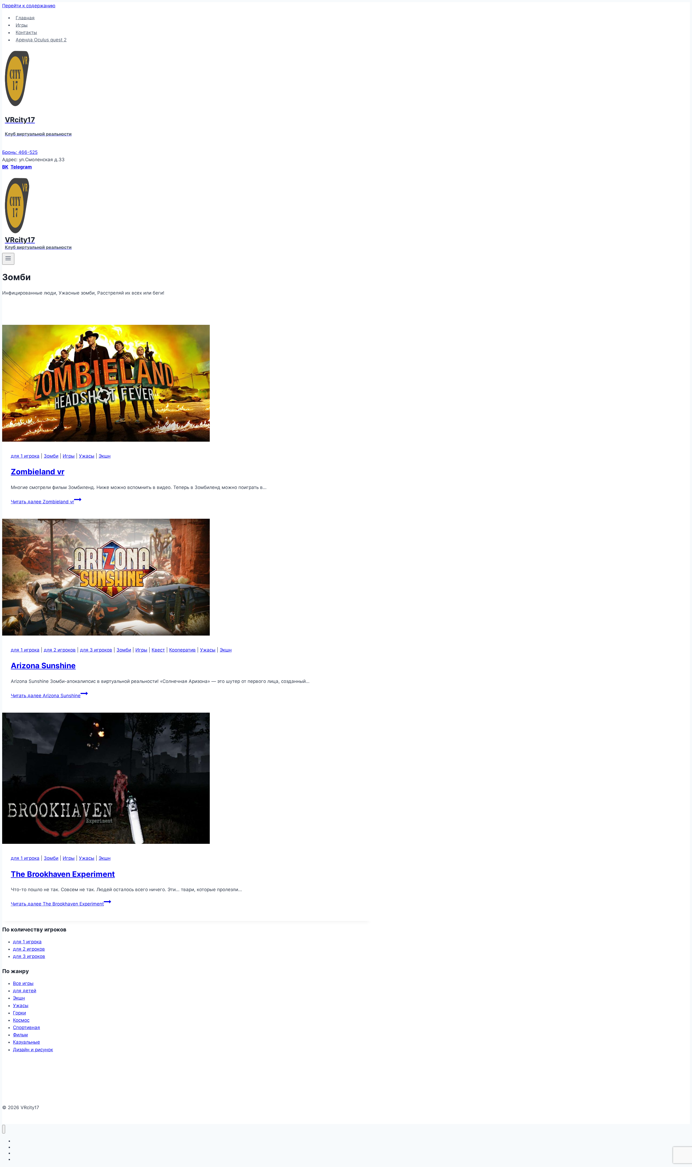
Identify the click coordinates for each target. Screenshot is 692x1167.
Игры (22, 25)
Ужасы (86, 456)
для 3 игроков (96, 650)
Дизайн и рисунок (33, 1049)
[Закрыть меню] (3, 1129)
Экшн (105, 456)
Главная (25, 17)
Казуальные (26, 1042)
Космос (21, 1020)
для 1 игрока (25, 456)
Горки (19, 1013)
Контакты (26, 32)
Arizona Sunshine (43, 665)
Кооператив (182, 650)
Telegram (21, 167)
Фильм (20, 1034)
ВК (5, 167)
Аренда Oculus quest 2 (41, 39)
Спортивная (26, 1027)
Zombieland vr (37, 471)
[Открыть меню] (8, 259)
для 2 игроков (60, 650)
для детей (24, 990)
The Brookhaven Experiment (63, 874)
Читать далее (42, 501)
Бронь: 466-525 (20, 152)
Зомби (51, 456)
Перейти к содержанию (28, 5)
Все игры (23, 983)
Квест (158, 650)
